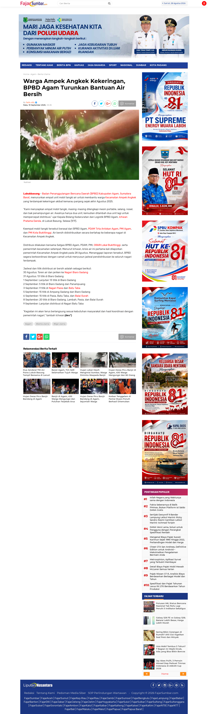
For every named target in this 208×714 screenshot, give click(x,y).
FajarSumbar (31, 698)
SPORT (113, 65)
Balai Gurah (81, 295)
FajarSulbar (138, 701)
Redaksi (29, 692)
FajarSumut (62, 698)
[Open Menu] (204, 3)
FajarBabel (176, 698)
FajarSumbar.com (166, 692)
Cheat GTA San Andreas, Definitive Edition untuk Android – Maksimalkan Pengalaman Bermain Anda (168, 551)
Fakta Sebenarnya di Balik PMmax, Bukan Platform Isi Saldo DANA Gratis (167, 507)
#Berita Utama (42, 324)
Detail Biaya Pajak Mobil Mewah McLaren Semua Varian (167, 568)
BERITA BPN (64, 65)
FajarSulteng (154, 701)
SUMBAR (141, 65)
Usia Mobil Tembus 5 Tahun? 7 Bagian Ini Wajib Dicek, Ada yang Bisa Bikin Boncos (171, 649)
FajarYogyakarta (106, 701)
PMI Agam (125, 228)
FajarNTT (173, 705)
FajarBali (70, 709)
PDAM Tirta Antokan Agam (103, 228)
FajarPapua (113, 709)
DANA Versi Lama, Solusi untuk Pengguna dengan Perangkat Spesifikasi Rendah (166, 530)
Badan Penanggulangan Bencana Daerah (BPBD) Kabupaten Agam (80, 193)
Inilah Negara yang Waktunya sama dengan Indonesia (165, 499)
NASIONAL (126, 65)
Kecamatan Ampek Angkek (120, 197)
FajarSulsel (36, 705)
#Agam (28, 324)
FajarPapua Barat (132, 709)
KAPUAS (79, 65)
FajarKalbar (100, 705)
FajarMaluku (84, 709)
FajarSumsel (123, 698)
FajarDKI (45, 701)
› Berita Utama (43, 74)
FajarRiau (93, 698)
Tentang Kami (45, 692)
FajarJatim (88, 701)
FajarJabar (58, 701)
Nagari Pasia (56, 288)
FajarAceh (47, 698)
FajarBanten (31, 701)
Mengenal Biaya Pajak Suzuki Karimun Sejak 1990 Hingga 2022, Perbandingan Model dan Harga (167, 540)
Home (26, 74)
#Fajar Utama (59, 324)
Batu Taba (74, 288)
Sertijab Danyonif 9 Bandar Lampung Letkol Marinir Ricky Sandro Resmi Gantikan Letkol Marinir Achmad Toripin (166, 518)
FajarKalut (86, 705)
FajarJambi (107, 698)
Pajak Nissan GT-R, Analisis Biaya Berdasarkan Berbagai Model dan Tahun (167, 576)
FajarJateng (73, 701)
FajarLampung (159, 698)
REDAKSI (27, 65)
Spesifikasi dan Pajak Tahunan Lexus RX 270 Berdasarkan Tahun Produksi (167, 586)
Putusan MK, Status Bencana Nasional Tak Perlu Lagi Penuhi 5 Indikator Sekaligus (171, 606)
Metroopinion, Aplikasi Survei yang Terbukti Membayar (165, 560)
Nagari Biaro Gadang (76, 272)
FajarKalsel (131, 705)
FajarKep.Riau (78, 698)
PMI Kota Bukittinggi (39, 232)
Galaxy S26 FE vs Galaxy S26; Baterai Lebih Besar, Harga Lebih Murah (170, 620)
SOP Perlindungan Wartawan (107, 692)
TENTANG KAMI (44, 65)
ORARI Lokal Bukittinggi (107, 245)
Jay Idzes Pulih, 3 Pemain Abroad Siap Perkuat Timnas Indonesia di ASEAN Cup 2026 (170, 664)
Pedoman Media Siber (71, 692)
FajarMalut (99, 709)
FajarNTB (160, 705)
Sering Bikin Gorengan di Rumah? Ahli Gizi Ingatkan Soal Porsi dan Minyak (170, 634)
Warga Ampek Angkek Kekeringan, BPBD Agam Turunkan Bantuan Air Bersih (74, 87)
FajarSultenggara (174, 701)
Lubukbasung (31, 193)
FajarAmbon (71, 705)
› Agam (33, 74)
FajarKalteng (116, 705)
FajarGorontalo (53, 705)
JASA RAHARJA (96, 65)
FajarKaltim (146, 705)
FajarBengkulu (141, 698)
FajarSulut (124, 701)
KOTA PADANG (158, 65)
